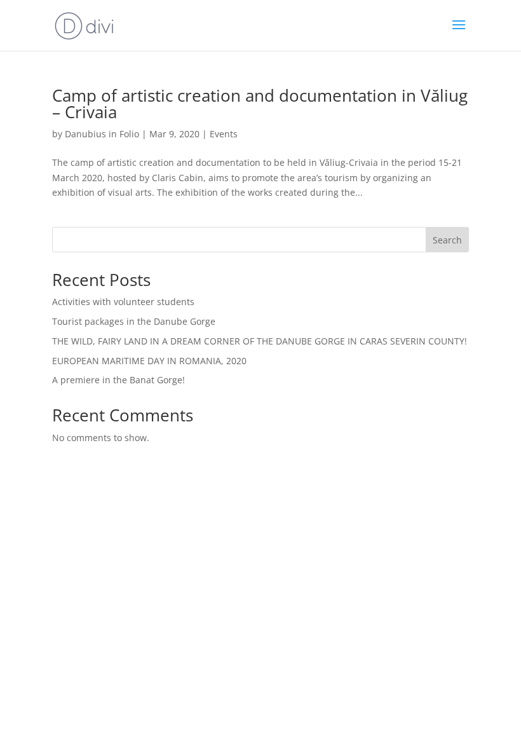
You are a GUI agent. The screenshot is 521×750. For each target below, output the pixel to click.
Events (224, 134)
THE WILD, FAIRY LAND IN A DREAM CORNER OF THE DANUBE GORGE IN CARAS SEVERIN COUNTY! (259, 341)
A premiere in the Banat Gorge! (118, 380)
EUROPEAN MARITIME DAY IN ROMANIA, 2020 (149, 361)
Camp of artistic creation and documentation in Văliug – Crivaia (260, 103)
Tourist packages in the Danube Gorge (133, 321)
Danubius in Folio (102, 134)
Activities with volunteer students (123, 302)
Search (447, 240)
